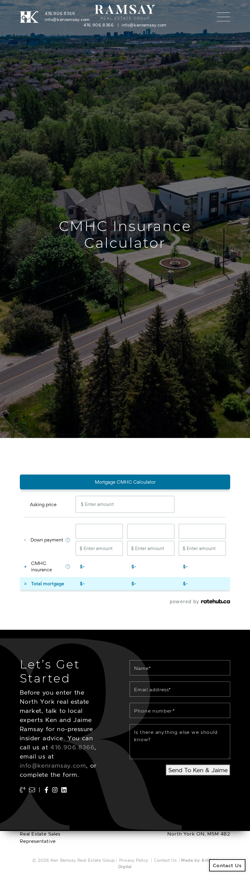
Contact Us (165, 860)
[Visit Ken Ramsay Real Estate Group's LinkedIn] (64, 790)
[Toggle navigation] (223, 17)
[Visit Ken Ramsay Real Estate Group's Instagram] (55, 790)
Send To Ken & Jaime (198, 770)
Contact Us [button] (227, 865)
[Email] (32, 790)
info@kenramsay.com (67, 19)
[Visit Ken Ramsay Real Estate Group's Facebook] (46, 790)
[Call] (22, 790)
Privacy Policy (133, 860)
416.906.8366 (60, 13)
